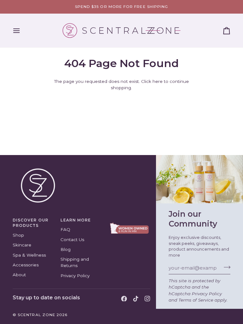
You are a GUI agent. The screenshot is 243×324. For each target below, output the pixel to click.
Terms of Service (195, 299)
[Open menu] (22, 30)
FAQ (65, 229)
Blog (65, 249)
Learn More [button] (75, 220)
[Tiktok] (135, 299)
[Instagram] (147, 299)
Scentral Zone (36, 315)
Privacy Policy (207, 293)
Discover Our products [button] (30, 223)
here (158, 81)
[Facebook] (124, 299)
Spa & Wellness (29, 255)
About (19, 274)
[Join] (225, 267)
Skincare (22, 244)
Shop (18, 235)
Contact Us (72, 239)
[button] (129, 219)
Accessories (26, 264)
